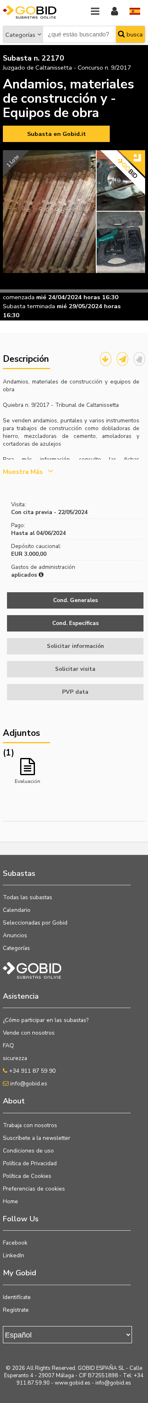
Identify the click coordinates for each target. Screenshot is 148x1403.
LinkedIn (13, 1255)
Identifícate (17, 1297)
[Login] (114, 11)
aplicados (25, 575)
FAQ (8, 1045)
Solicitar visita (75, 669)
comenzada (19, 297)
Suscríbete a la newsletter (36, 1138)
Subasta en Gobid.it (56, 134)
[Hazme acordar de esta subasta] (139, 359)
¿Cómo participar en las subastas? (45, 1020)
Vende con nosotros (29, 1033)
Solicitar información (75, 646)
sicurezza (15, 1058)
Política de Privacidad (30, 1163)
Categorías (20, 35)
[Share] (122, 359)
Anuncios (15, 935)
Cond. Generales (75, 600)
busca (134, 34)
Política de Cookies (27, 1176)
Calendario (16, 910)
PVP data (75, 692)
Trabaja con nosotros (30, 1125)
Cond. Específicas (75, 623)
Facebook (15, 1243)
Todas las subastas (27, 897)
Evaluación (27, 781)
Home (10, 1201)
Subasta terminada (29, 306)
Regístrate (16, 1310)
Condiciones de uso (28, 1151)
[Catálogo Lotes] (105, 359)
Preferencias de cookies (34, 1189)
